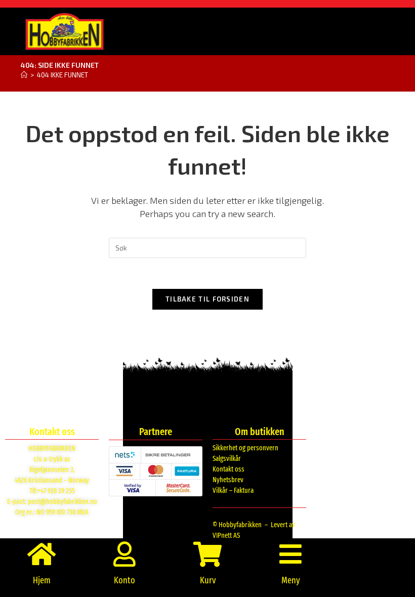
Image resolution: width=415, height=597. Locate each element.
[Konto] (124, 554)
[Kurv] (207, 554)
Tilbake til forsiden (207, 299)
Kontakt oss (228, 469)
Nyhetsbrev (228, 480)
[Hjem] (24, 75)
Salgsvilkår (227, 458)
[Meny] (290, 554)
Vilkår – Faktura (233, 490)
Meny (290, 580)
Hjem (42, 580)
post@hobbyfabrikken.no (62, 501)
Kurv (208, 580)
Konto (124, 580)
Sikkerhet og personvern (245, 448)
